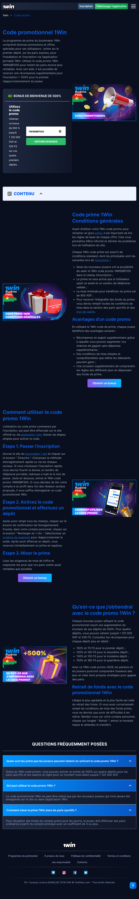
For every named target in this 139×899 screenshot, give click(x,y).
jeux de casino (85, 311)
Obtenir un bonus (45, 141)
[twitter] (86, 873)
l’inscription (102, 260)
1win (5, 15)
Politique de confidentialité (86, 855)
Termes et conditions (119, 855)
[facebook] (75, 873)
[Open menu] (133, 6)
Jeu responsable (61, 862)
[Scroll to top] (133, 885)
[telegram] (53, 873)
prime (98, 233)
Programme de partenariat (23, 855)
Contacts (82, 862)
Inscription (86, 6)
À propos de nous (54, 855)
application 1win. (31, 434)
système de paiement (16, 537)
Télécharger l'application (111, 6)
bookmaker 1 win (36, 453)
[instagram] (64, 873)
